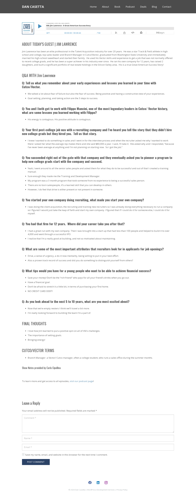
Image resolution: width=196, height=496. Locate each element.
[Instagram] (106, 483)
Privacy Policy (122, 490)
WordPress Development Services (101, 490)
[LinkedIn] (98, 483)
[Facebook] (90, 483)
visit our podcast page (81, 381)
